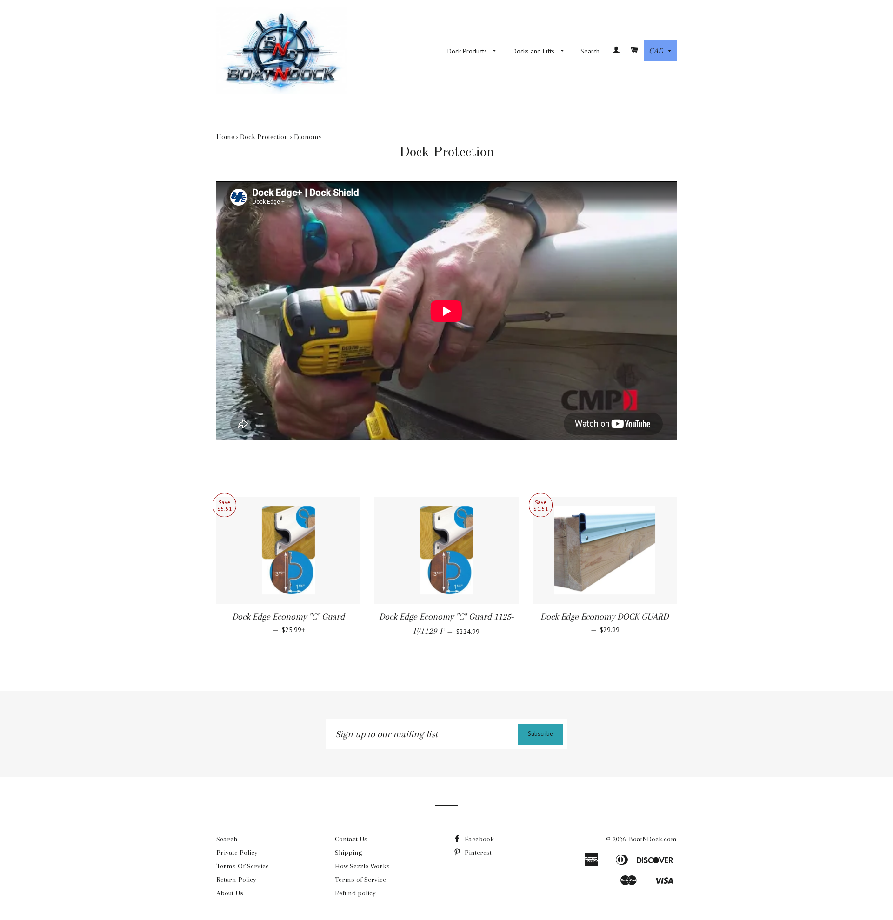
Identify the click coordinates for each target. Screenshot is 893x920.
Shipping (348, 852)
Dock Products (468, 51)
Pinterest (477, 852)
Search (590, 51)
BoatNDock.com (653, 839)
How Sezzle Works (362, 866)
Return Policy (236, 879)
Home (225, 137)
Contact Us (351, 839)
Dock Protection (264, 137)
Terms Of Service (242, 866)
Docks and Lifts (534, 51)
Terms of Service (360, 879)
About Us (229, 893)
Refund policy (355, 893)
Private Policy (237, 852)
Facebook (478, 839)
